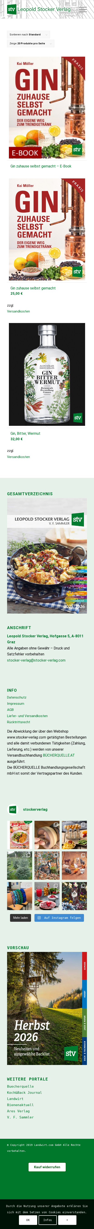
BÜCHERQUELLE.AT (59, 755)
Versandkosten (18, 311)
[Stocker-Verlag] (39, 9)
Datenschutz (16, 697)
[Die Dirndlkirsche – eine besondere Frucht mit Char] (47, 896)
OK (28, 1220)
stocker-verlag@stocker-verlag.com (36, 660)
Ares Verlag (18, 1111)
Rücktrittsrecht (18, 722)
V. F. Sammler (20, 1117)
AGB (10, 710)
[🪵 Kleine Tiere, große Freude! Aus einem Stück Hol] (74, 865)
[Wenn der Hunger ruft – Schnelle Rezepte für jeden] (19, 835)
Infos (47, 1220)
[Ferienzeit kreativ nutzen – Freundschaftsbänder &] (19, 896)
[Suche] (73, 9)
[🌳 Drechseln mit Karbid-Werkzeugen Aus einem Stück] (47, 835)
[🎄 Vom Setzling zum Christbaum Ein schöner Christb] (19, 865)
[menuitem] (73, 9)
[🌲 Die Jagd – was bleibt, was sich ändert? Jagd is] (47, 865)
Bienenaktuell (20, 1105)
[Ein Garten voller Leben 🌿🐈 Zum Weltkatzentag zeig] (74, 896)
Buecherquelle (20, 1086)
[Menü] (82, 9)
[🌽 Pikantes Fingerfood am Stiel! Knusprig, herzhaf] (74, 835)
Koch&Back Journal (24, 1093)
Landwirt (15, 1099)
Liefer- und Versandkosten (27, 716)
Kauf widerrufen (47, 1167)
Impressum (15, 704)
